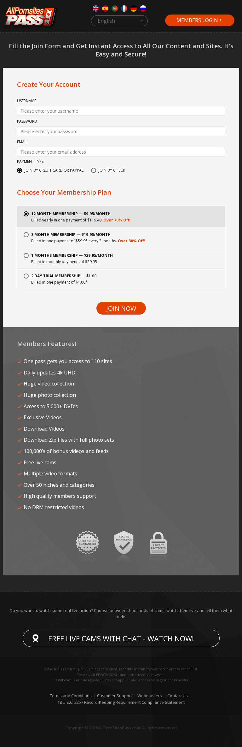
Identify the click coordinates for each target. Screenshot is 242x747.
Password (27, 122)
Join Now (121, 308)
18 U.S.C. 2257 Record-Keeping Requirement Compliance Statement (121, 702)
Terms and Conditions (71, 695)
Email (22, 142)
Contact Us (177, 695)
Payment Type (30, 162)
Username (26, 101)
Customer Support (114, 695)
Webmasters (149, 695)
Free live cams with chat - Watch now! (121, 638)
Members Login (197, 20)
